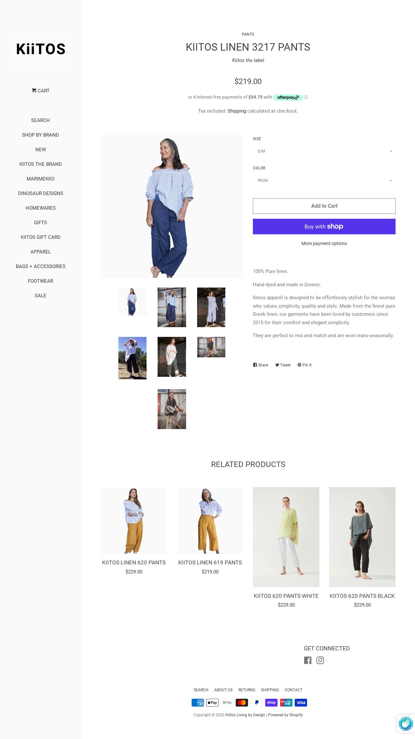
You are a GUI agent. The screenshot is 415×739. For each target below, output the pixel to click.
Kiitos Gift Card (41, 237)
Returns (246, 690)
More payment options (324, 243)
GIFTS (40, 223)
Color (259, 168)
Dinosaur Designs (40, 193)
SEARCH (40, 120)
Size (257, 139)
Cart (43, 91)
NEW (40, 150)
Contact (293, 690)
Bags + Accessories (40, 266)
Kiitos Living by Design (245, 715)
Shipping (237, 111)
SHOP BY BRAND (40, 135)
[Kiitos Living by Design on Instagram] (320, 662)
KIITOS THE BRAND (40, 164)
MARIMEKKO (40, 179)
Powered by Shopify (285, 715)
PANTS (248, 34)
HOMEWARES (41, 208)
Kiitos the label (248, 60)
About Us (223, 690)
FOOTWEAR (40, 281)
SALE (40, 296)
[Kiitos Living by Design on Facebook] (308, 662)
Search (201, 690)
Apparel (40, 252)
